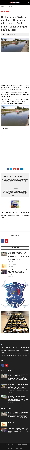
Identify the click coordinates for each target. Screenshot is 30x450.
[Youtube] (6, 241)
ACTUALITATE (4, 11)
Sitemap (10, 448)
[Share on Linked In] (21, 169)
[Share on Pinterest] (18, 169)
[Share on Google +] (14, 169)
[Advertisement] (15, 69)
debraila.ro (6, 34)
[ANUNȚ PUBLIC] (4, 266)
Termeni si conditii (17, 448)
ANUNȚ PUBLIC (12, 264)
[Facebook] (2, 241)
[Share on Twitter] (11, 169)
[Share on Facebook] (8, 169)
